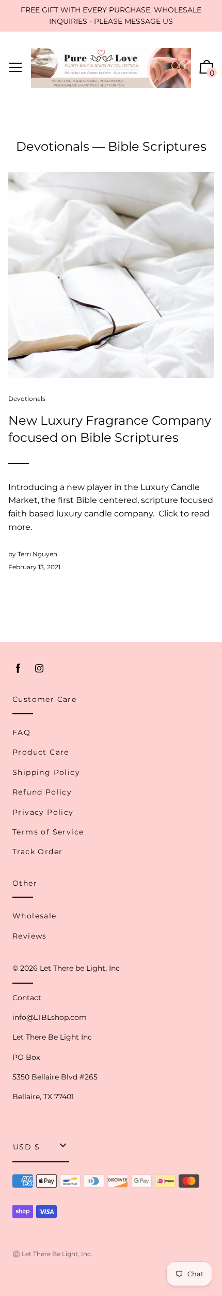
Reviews (29, 936)
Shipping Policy (46, 772)
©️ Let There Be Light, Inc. (52, 1254)
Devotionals (52, 146)
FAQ (21, 732)
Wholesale (34, 915)
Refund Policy (42, 792)
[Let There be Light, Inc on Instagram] (39, 668)
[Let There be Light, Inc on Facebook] (18, 668)
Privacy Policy (43, 812)
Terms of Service (48, 832)
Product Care (40, 752)
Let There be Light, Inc (80, 968)
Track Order (37, 851)
